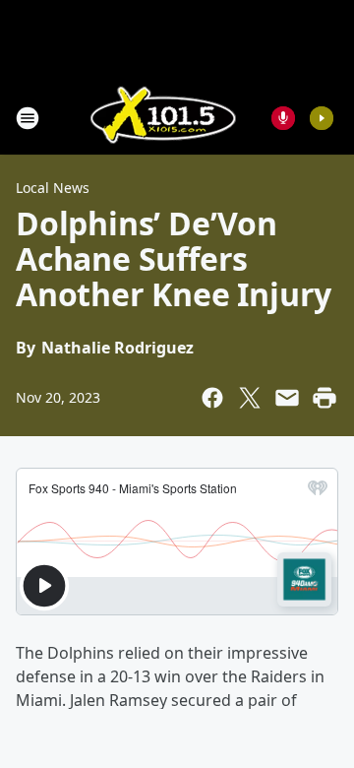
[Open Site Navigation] (27, 118)
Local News (52, 187)
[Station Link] (163, 118)
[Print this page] (324, 398)
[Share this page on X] (250, 398)
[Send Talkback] (283, 118)
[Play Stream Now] (321, 118)
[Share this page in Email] (287, 398)
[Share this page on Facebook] (212, 398)
